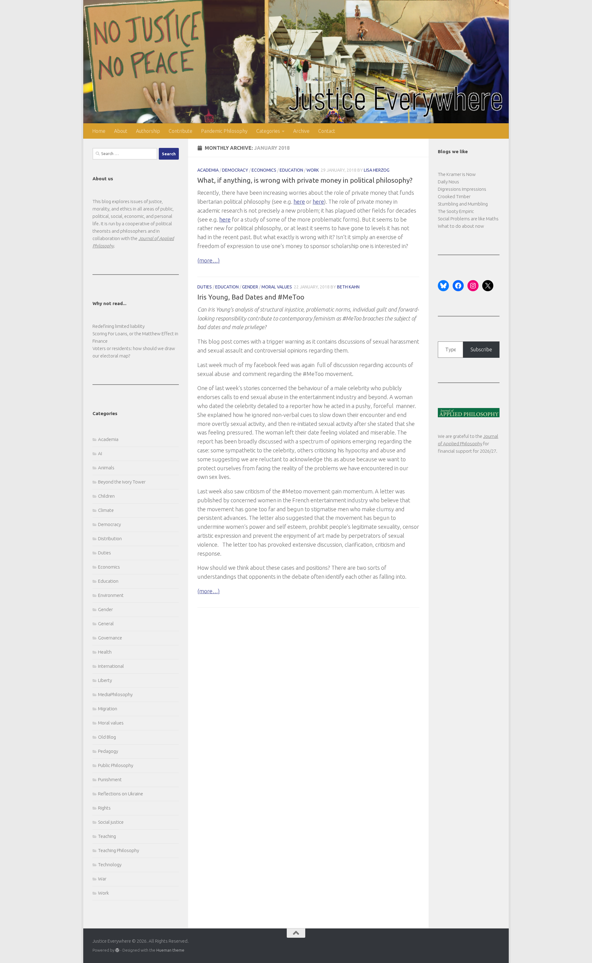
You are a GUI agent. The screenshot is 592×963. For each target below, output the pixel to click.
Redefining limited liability (118, 326)
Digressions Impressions (462, 189)
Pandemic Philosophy (224, 131)
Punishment (110, 779)
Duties (204, 286)
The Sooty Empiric (456, 211)
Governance (110, 637)
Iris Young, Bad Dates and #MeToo (250, 297)
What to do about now (461, 226)
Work (312, 170)
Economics (264, 170)
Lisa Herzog (376, 170)
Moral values (276, 286)
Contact (326, 131)
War (102, 878)
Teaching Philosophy (118, 850)
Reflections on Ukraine (120, 793)
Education (291, 170)
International (111, 666)
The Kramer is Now (457, 174)
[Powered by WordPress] (117, 950)
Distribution (110, 538)
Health (105, 652)
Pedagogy (108, 751)
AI (100, 453)
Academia (208, 170)
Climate (106, 510)
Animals (106, 467)
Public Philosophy (115, 765)
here (299, 201)
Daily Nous (448, 181)
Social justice (111, 822)
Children (106, 496)
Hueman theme (170, 950)
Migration (107, 708)
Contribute (180, 131)
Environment (111, 595)
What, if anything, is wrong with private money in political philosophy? (305, 180)
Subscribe (481, 349)
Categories (268, 131)
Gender (250, 286)
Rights (104, 807)
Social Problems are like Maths (468, 218)
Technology (109, 864)
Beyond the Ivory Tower (122, 481)
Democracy (235, 170)
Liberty (105, 680)
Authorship (148, 131)
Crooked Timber (454, 196)
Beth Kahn (348, 286)
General (106, 623)
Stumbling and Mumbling (463, 203)
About (120, 131)
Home (98, 131)
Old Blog (107, 737)
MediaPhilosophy (115, 694)
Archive (301, 131)
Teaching (107, 836)
